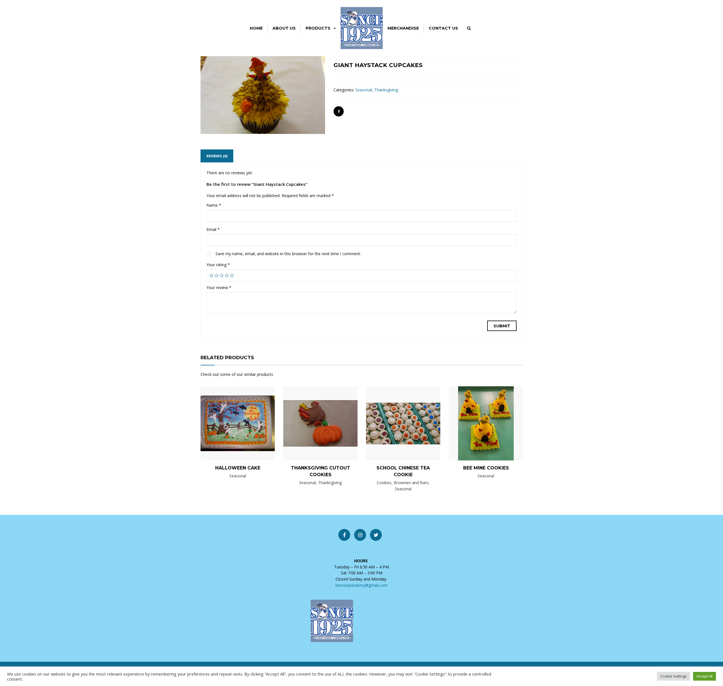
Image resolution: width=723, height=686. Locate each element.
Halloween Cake (237, 468)
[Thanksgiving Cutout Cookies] (311, 425)
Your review (218, 287)
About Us (284, 28)
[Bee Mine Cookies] (476, 423)
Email (213, 229)
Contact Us (443, 28)
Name (213, 205)
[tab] (217, 155)
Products (318, 28)
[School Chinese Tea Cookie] (394, 426)
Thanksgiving (386, 89)
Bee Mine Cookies (486, 468)
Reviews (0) (216, 155)
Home (256, 28)
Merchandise (403, 28)
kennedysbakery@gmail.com (361, 585)
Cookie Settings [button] (673, 676)
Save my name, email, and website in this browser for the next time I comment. (288, 253)
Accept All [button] (704, 676)
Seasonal (363, 89)
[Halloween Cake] (228, 423)
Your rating (218, 264)
